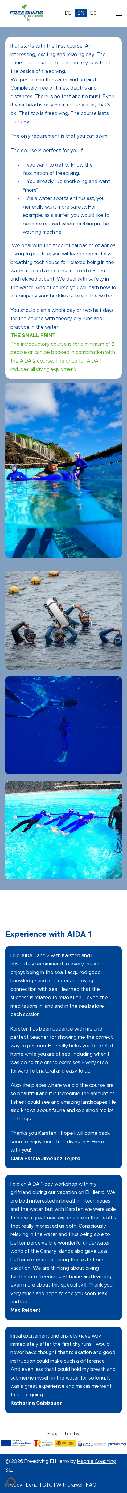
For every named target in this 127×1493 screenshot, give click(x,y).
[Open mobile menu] (119, 13)
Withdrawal (69, 1485)
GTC (47, 1485)
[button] (11, 1482)
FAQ (91, 1485)
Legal (32, 1485)
